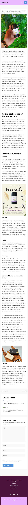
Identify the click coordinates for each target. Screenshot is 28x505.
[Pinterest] (17, 494)
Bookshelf (14, 487)
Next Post (24, 391)
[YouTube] (14, 494)
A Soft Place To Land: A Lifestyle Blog (14, 480)
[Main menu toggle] (25, 2)
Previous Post (4, 391)
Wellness (14, 483)
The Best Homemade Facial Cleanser (13, 403)
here (12, 56)
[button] (22, 2)
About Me (14, 481)
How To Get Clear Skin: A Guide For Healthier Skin (13, 410)
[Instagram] (10, 494)
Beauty (11, 13)
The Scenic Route (14, 485)
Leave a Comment (5, 13)
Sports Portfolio (14, 488)
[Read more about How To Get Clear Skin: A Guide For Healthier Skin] (5, 407)
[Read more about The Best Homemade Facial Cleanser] (9, 401)
